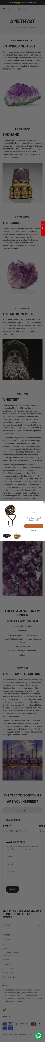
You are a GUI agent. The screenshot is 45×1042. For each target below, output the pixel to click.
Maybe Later (33, 530)
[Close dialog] (44, 502)
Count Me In (34, 526)
